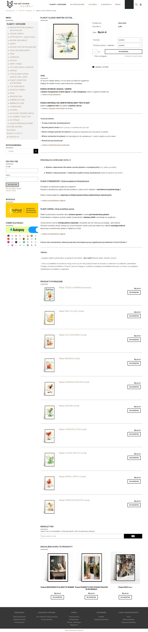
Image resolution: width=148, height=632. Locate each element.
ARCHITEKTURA (16, 96)
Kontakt (101, 617)
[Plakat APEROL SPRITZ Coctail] (49, 483)
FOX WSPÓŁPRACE (17, 86)
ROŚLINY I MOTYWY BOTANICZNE (23, 47)
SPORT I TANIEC (16, 64)
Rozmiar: (96, 40)
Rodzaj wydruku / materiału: (103, 45)
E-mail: (8, 166)
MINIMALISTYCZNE (17, 103)
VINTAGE (13, 71)
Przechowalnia (19, 622)
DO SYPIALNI (14, 120)
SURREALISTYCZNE (17, 100)
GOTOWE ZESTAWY (15, 127)
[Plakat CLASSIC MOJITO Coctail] (49, 459)
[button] (100, 67)
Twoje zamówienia (19, 617)
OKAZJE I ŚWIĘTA (16, 34)
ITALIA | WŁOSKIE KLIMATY (20, 50)
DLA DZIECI (11, 130)
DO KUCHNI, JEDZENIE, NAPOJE (22, 113)
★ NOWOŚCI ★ (13, 137)
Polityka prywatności (101, 619)
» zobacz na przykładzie (50, 94)
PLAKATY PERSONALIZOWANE (21, 123)
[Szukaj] (36, 151)
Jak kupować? (74, 619)
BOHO (12, 93)
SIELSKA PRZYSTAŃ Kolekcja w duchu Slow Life (21, 29)
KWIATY (13, 44)
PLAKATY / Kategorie (16, 24)
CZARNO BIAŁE (15, 107)
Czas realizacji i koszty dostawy (46, 617)
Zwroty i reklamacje (74, 622)
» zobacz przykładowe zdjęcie (52, 201)
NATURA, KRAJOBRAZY (19, 40)
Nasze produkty (128, 619)
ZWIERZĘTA (14, 57)
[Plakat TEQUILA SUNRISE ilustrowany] (49, 294)
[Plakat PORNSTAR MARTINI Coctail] (49, 507)
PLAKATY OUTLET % (14, 133)
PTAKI (12, 54)
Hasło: (8, 175)
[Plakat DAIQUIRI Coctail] (49, 412)
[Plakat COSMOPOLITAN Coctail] (49, 436)
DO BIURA (13, 110)
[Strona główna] (20, 4)
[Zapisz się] (133, 536)
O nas (129, 617)
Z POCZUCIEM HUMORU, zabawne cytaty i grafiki (19, 75)
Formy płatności (46, 619)
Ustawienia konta (19, 619)
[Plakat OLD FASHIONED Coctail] (49, 341)
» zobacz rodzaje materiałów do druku (56, 108)
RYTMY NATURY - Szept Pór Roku (22, 37)
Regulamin (74, 625)
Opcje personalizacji (129, 622)
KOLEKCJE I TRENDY (17, 90)
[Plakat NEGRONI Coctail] (49, 365)
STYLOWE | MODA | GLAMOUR (21, 67)
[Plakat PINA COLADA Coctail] (49, 318)
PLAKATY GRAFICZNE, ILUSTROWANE (18, 81)
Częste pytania (74, 617)
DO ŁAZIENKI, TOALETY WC (20, 117)
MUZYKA (13, 60)
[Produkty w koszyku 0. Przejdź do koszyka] (129, 4)
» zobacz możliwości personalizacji (54, 145)
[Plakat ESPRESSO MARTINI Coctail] (49, 389)
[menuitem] (58, 4)
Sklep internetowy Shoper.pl (74, 630)
